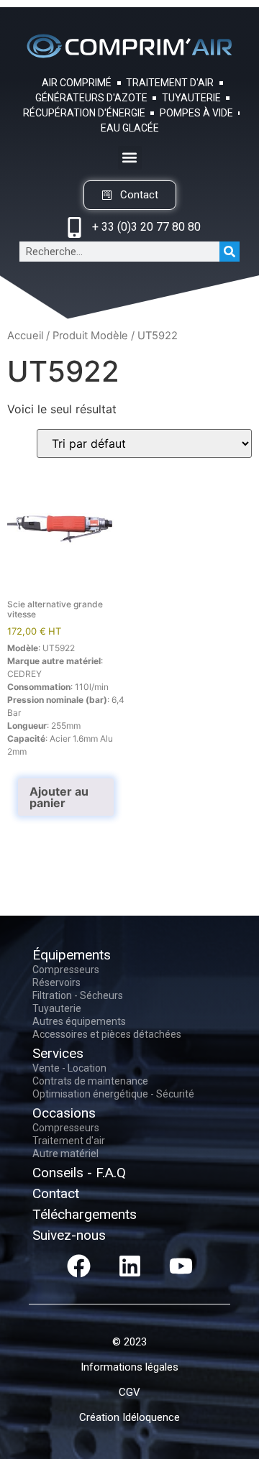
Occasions (64, 1113)
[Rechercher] (229, 251)
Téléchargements (84, 1214)
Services (57, 1053)
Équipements (71, 955)
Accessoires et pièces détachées (106, 1034)
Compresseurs (65, 969)
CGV (129, 1392)
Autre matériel (65, 1153)
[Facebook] (78, 1265)
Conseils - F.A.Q (79, 1172)
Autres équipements (79, 1021)
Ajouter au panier (58, 797)
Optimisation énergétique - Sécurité (113, 1094)
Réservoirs (56, 982)
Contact (55, 1193)
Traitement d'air (68, 1140)
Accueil (25, 335)
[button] (130, 158)
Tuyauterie (56, 1008)
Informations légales (129, 1367)
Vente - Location (69, 1068)
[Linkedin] (129, 1265)
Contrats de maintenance (90, 1081)
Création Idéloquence (129, 1417)
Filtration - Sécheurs (77, 995)
